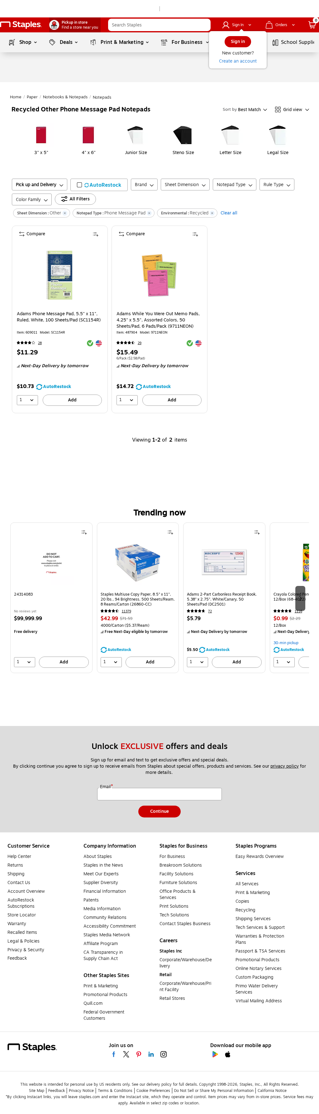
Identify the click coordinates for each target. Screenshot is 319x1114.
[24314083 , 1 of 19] (51, 564)
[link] (75, 24)
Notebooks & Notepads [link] (65, 97)
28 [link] (40, 343)
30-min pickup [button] (286, 643)
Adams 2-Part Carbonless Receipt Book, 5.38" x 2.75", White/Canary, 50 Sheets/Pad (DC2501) (222, 599)
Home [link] (15, 97)
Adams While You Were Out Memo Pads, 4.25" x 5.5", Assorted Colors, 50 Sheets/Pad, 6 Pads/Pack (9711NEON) (158, 320)
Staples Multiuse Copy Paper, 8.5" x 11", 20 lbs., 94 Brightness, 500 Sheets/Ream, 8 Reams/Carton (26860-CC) (138, 599)
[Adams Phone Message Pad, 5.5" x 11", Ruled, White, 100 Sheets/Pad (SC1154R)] (59, 275)
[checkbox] (99, 184)
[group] (51, 597)
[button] (204, 25)
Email (106, 787)
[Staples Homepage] (21, 25)
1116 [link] (298, 611)
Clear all (229, 213)
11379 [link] (126, 611)
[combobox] (159, 25)
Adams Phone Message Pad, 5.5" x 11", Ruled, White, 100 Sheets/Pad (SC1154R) (59, 317)
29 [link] (139, 343)
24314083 (23, 594)
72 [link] (210, 611)
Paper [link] (32, 97)
